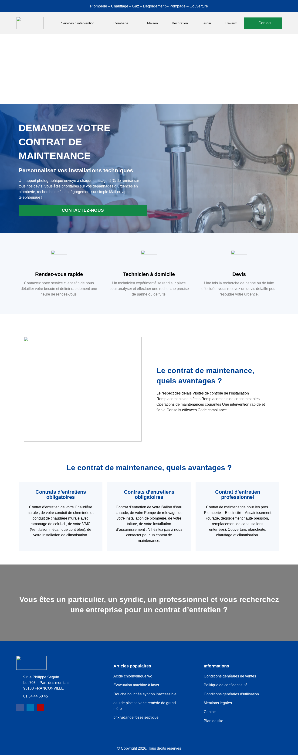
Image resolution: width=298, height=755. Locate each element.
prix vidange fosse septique (136, 717)
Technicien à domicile (149, 274)
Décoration (180, 23)
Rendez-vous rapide (59, 274)
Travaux (231, 23)
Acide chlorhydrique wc (132, 676)
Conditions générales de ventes (230, 676)
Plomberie (120, 23)
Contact (210, 712)
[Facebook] (20, 707)
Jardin (206, 23)
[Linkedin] (30, 707)
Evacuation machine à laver (136, 685)
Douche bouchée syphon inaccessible (144, 694)
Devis (239, 274)
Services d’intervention (78, 23)
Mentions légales (218, 703)
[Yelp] (40, 707)
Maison (152, 23)
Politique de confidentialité (225, 685)
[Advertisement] (149, 69)
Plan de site (213, 721)
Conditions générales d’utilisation (231, 694)
